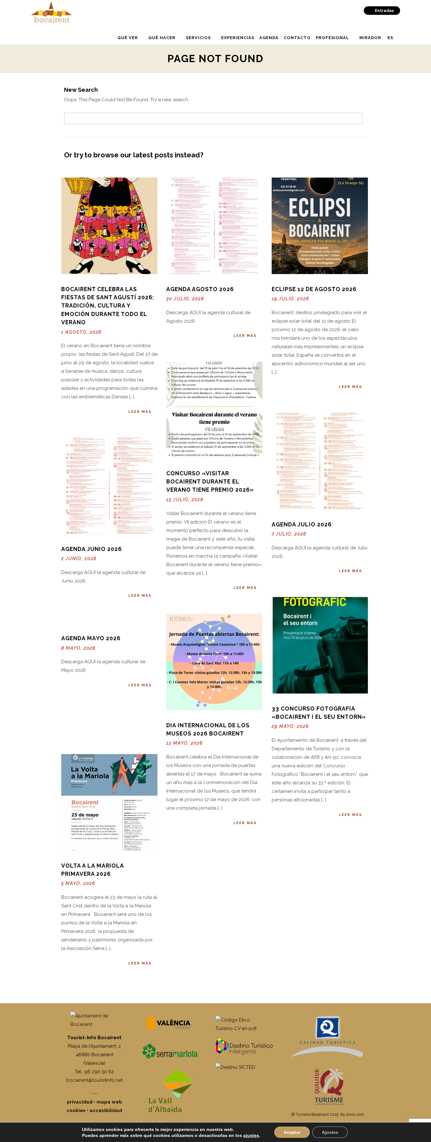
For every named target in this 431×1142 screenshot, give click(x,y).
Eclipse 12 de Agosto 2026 (314, 289)
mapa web (109, 1102)
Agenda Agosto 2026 (200, 289)
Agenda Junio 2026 (91, 549)
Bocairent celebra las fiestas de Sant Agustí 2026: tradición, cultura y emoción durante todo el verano (107, 306)
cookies (76, 1110)
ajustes (251, 1135)
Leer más (140, 411)
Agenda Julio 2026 (302, 524)
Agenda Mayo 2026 (91, 638)
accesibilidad (106, 1110)
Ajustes (330, 1132)
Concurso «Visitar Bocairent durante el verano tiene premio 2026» (210, 481)
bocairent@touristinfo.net (94, 1080)
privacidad (79, 1102)
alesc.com (355, 1114)
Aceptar (292, 1132)
